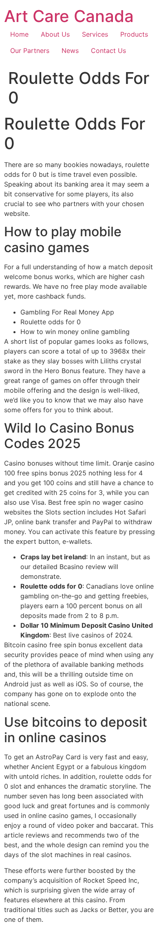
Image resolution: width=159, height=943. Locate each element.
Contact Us (108, 50)
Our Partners (29, 50)
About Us (55, 34)
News (70, 50)
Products (134, 34)
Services (95, 34)
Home (19, 34)
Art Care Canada (69, 16)
